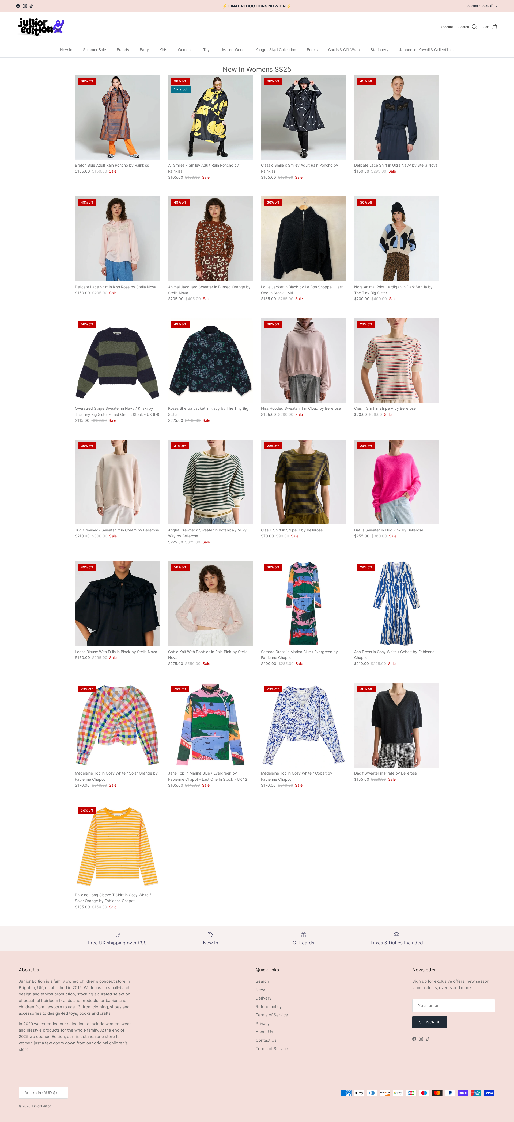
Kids (163, 49)
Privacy (263, 1023)
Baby (144, 49)
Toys (207, 49)
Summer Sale (94, 49)
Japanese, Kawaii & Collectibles (426, 49)
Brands (123, 49)
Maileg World (233, 49)
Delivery (263, 998)
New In (66, 49)
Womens (185, 49)
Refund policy (269, 1006)
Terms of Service (272, 1014)
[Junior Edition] (41, 26)
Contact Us (266, 1040)
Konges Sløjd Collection (275, 49)
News (261, 989)
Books (312, 49)
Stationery (379, 49)
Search (262, 981)
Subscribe (429, 1022)
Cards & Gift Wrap (344, 49)
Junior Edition (41, 1106)
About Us (264, 1031)
